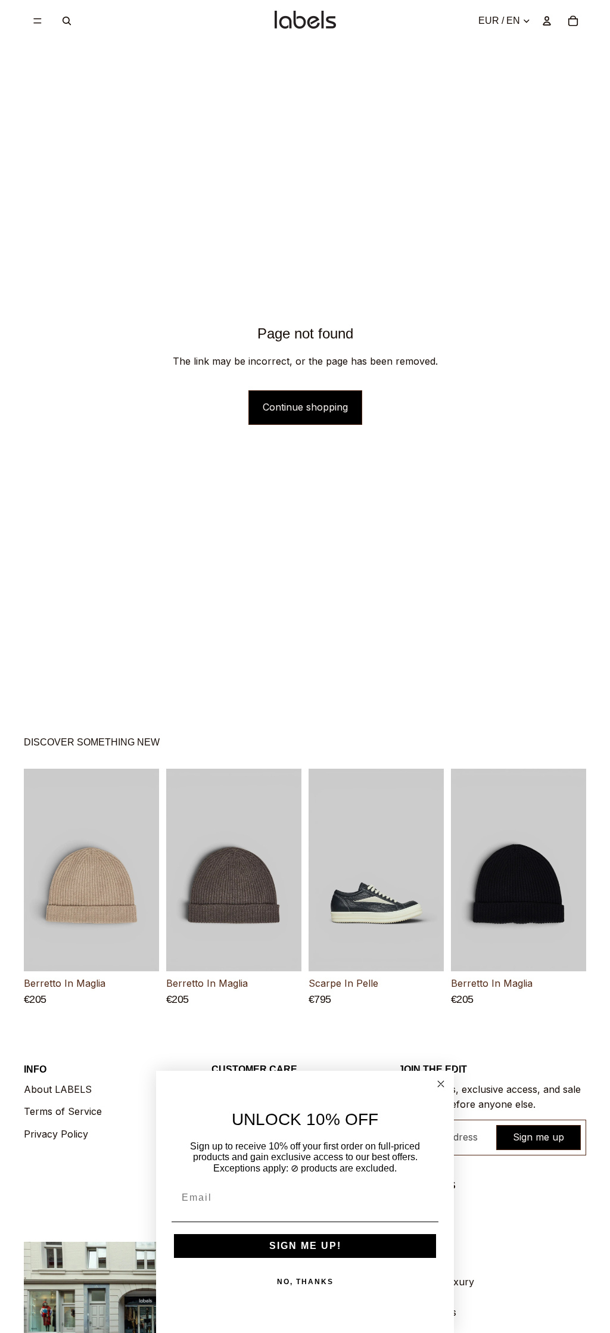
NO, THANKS (305, 1282)
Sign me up (538, 1137)
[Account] (547, 21)
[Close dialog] (441, 1084)
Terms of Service (63, 1111)
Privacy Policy (56, 1134)
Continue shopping (305, 407)
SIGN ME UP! (305, 1246)
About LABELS (58, 1089)
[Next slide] (146, 870)
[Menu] (37, 21)
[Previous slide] (37, 870)
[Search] (67, 21)
